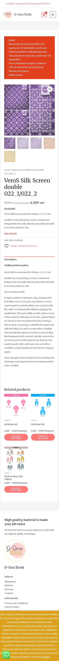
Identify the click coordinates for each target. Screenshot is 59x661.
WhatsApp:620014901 (39, 3)
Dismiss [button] (46, 657)
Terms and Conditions (16, 603)
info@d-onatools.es (16, 3)
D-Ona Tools (23, 14)
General (15, 170)
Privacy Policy (12, 607)
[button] (50, 89)
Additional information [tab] (16, 265)
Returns (9, 585)
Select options (16, 437)
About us (9, 589)
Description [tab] (10, 259)
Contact (9, 593)
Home (7, 170)
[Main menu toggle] (53, 14)
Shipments (10, 581)
